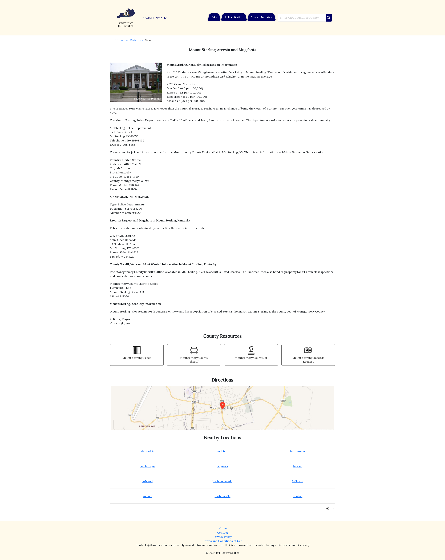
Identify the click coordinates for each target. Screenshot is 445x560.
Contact (222, 532)
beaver (297, 466)
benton (297, 496)
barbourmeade (222, 481)
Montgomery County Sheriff (194, 359)
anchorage (147, 466)
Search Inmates (261, 17)
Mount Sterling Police (136, 357)
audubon (222, 451)
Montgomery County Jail (251, 357)
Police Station (234, 17)
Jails (214, 17)
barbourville (222, 496)
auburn (147, 496)
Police (134, 40)
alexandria (147, 451)
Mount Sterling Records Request (308, 359)
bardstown (297, 451)
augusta (222, 466)
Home (119, 40)
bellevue (297, 481)
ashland (147, 481)
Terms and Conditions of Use (222, 541)
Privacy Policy (222, 536)
